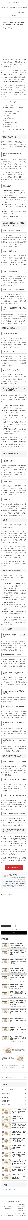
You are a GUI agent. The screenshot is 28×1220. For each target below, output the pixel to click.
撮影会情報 (20, 1208)
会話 (14, 926)
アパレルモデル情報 (21, 1206)
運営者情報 (20, 1210)
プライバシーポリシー (20, 1213)
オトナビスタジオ (14, 875)
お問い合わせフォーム (7, 1189)
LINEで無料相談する (13, 867)
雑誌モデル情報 (7, 1206)
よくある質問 (8, 124)
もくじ (12, 102)
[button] (25, 1078)
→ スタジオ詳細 (10, 886)
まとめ (6, 120)
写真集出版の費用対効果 (11, 122)
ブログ (7, 1213)
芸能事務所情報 (7, 1208)
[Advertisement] (14, 43)
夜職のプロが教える (10, 105)
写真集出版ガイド (6, 926)
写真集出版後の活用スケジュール (13, 118)
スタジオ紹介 (7, 1210)
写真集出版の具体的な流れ (11, 127)
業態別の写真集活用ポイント (12, 111)
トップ (7, 1204)
